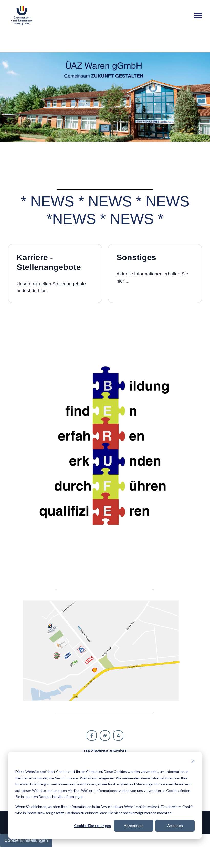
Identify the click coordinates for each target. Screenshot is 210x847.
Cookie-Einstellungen (92, 825)
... (49, 290)
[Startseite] (21, 15)
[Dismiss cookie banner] (193, 762)
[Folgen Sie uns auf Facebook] (92, 735)
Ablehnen (175, 825)
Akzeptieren (134, 825)
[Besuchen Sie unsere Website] (105, 735)
